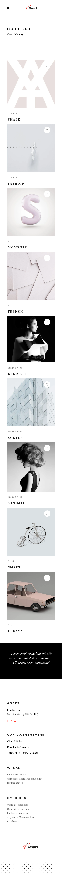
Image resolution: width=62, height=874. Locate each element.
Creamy (15, 631)
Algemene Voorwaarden (20, 817)
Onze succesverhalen (19, 808)
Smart (14, 567)
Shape (14, 119)
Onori (10, 34)
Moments (17, 247)
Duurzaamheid (15, 782)
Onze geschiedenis (17, 804)
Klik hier (19, 741)
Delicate (17, 374)
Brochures (13, 821)
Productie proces (16, 774)
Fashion (16, 183)
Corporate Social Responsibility (24, 778)
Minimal (16, 503)
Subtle (15, 437)
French (15, 311)
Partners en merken (18, 813)
